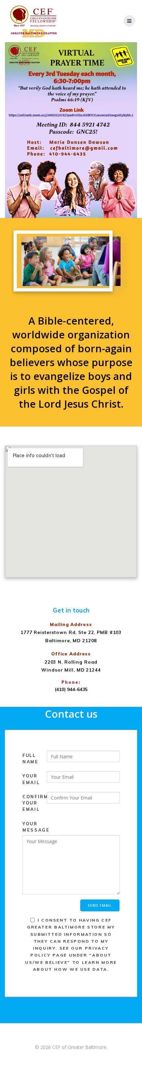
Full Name (30, 758)
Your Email (31, 779)
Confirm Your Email (34, 803)
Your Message (34, 827)
